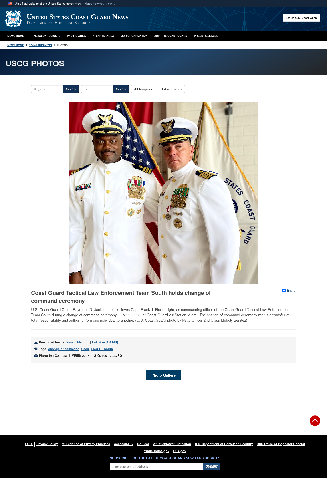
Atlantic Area (103, 36)
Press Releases (206, 36)
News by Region (45, 36)
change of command (63, 349)
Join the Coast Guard (170, 36)
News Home (15, 36)
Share (291, 290)
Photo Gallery (163, 375)
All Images (142, 89)
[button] (101, 3)
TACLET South (102, 349)
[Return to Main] (315, 423)
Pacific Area (76, 36)
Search (71, 89)
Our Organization (134, 36)
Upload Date (170, 89)
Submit (212, 466)
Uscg (85, 349)
